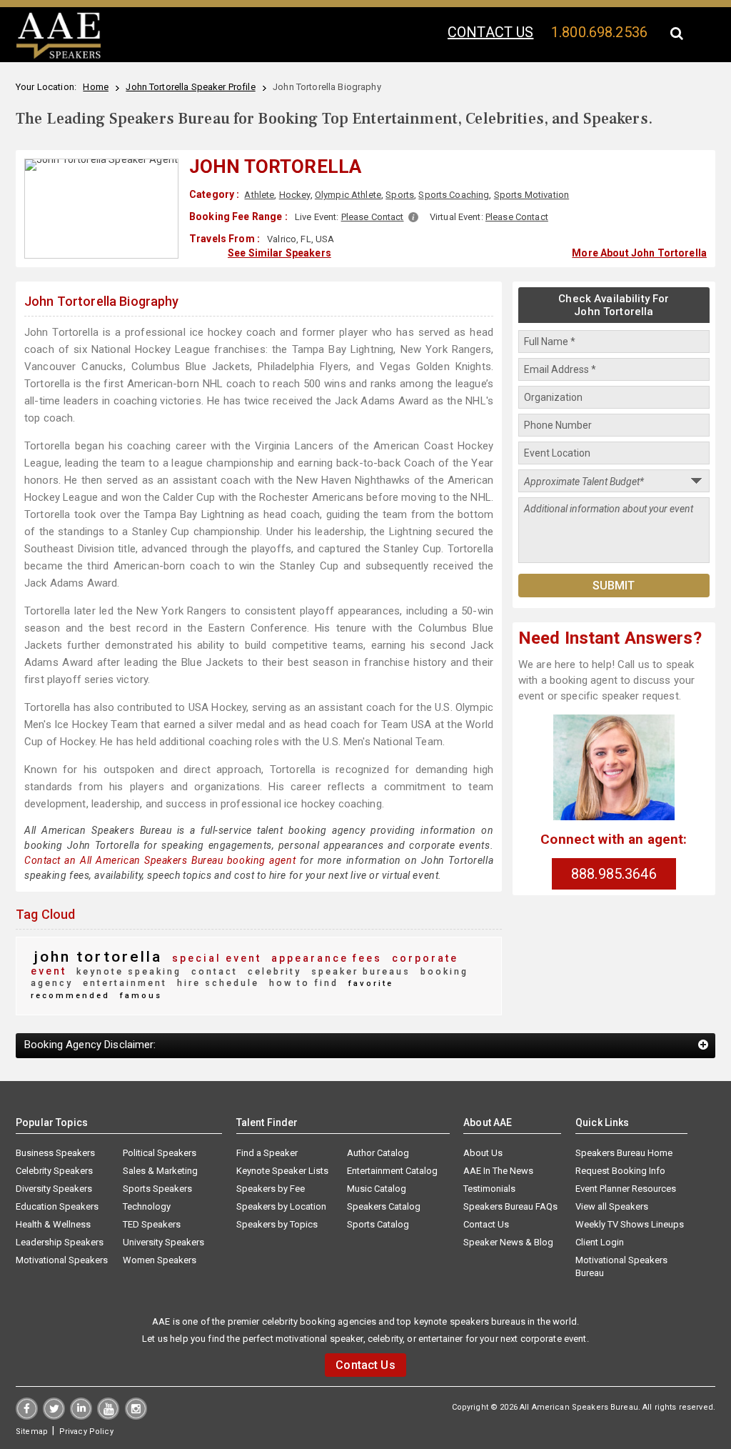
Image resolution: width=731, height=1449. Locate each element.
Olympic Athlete (348, 194)
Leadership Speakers (60, 1242)
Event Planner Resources (625, 1188)
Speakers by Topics (277, 1224)
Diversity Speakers (54, 1188)
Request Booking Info (620, 1170)
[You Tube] (108, 1416)
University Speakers (163, 1242)
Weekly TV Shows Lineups (629, 1224)
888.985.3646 (614, 873)
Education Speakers (57, 1206)
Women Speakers (159, 1260)
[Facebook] (27, 1416)
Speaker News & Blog (508, 1242)
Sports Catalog (378, 1224)
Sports (399, 194)
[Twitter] (54, 1416)
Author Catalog (378, 1152)
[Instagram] (136, 1416)
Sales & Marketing (160, 1170)
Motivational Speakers (62, 1260)
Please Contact (372, 216)
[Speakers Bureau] (58, 56)
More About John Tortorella (639, 253)
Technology (147, 1206)
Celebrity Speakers (54, 1170)
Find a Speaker (267, 1152)
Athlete (259, 194)
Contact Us (486, 1224)
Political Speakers (159, 1152)
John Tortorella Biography (101, 301)
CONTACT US (490, 32)
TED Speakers (152, 1224)
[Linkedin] (81, 1416)
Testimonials (489, 1188)
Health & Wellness (53, 1224)
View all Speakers (611, 1206)
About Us (483, 1152)
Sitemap (32, 1431)
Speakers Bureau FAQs (510, 1206)
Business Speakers (55, 1152)
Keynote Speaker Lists (282, 1170)
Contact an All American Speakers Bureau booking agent (160, 860)
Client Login (599, 1242)
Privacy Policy (86, 1431)
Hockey (295, 194)
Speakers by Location (281, 1206)
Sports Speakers (157, 1188)
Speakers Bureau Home (623, 1152)
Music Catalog (376, 1188)
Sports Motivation (531, 194)
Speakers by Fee (270, 1188)
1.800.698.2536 (599, 32)
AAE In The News (498, 1170)
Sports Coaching (453, 194)
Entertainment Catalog (392, 1170)
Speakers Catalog (383, 1206)
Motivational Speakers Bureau (621, 1266)
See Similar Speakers (279, 253)
